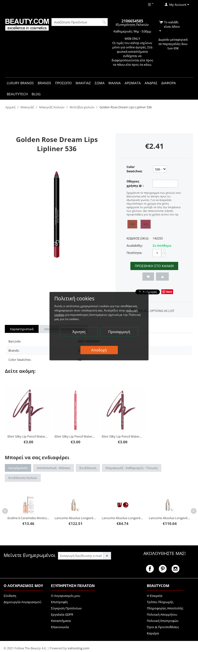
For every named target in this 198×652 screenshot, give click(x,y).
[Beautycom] (27, 24)
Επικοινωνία (60, 627)
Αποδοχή (99, 350)
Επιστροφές (59, 602)
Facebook (150, 569)
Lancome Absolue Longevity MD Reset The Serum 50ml (34, 518)
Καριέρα (153, 633)
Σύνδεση (10, 596)
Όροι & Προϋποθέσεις (163, 627)
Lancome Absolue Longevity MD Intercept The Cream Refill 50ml (81, 518)
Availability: (135, 245)
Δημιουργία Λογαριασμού (22, 602)
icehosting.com (78, 648)
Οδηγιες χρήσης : (135, 183)
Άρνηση (78, 331)
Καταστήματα (61, 621)
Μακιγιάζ (27, 107)
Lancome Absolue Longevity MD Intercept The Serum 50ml (128, 518)
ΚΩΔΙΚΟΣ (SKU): (138, 238)
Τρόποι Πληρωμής (160, 602)
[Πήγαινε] (107, 555)
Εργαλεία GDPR (62, 614)
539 (132, 224)
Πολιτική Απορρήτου (162, 614)
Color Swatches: (134, 169)
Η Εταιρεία (154, 596)
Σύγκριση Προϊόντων (66, 608)
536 (145, 224)
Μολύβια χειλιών (82, 107)
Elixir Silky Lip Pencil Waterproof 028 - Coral (76, 436)
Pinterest (163, 569)
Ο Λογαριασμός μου (65, 596)
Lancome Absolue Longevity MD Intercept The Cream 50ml (176, 499)
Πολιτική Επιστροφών (162, 621)
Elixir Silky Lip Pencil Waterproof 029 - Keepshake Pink (123, 436)
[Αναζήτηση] (104, 22)
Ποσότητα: (134, 253)
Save (169, 291)
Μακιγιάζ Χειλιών (51, 107)
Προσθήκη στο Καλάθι (154, 266)
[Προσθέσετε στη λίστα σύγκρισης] (162, 276)
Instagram (175, 569)
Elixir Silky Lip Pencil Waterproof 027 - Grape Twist (28, 436)
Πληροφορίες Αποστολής (165, 608)
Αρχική (10, 107)
